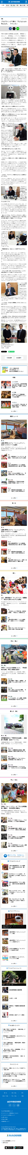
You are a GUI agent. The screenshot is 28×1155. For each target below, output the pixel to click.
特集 (2, 18)
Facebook (10, 1105)
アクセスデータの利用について (8, 1115)
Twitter (14, 1105)
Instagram (18, 1105)
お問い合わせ (5, 1117)
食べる (7, 5)
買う (18, 5)
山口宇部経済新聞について (7, 1111)
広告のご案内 (5, 1119)
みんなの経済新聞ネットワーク (14, 1136)
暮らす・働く (22, 5)
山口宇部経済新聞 (14, 2)
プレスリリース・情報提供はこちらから (10, 1113)
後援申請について (5, 1121)
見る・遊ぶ (13, 5)
